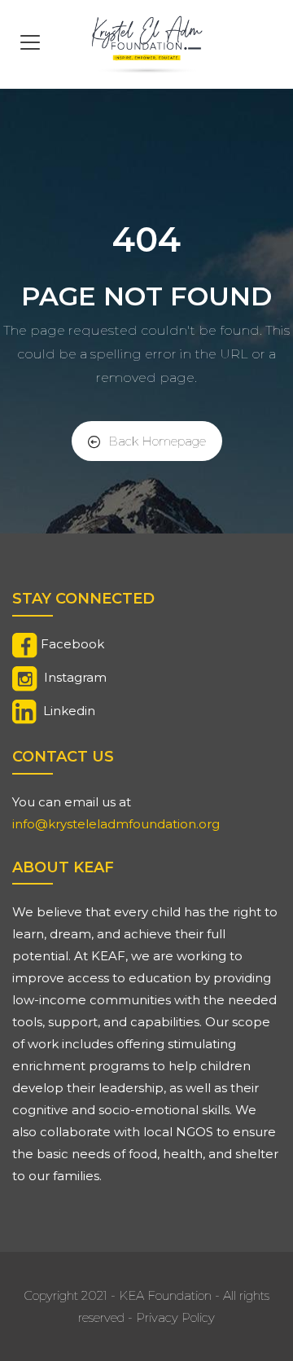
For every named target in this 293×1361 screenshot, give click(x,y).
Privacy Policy (175, 1317)
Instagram (75, 677)
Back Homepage (157, 441)
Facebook (72, 644)
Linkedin (69, 710)
